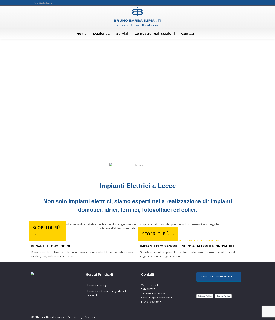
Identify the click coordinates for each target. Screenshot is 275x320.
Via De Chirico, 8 (149, 285)
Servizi (122, 34)
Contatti (188, 34)
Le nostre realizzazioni (155, 34)
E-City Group (89, 317)
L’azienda (101, 34)
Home (82, 34)
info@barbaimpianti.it (160, 297)
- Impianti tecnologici (97, 285)
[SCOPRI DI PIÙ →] (48, 240)
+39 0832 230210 (43, 2)
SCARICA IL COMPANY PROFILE (216, 276)
